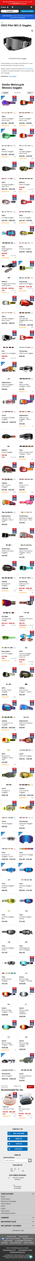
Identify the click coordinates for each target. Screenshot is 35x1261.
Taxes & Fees (7, 1241)
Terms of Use (11, 1236)
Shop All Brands (15, 1243)
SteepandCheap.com (17, 1252)
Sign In (3, 1197)
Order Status (5, 1199)
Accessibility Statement (23, 1241)
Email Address (8, 1157)
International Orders (8, 1213)
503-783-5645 (27, 69)
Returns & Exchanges (8, 1201)
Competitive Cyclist (25, 1250)
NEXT (30, 1087)
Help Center (5, 1211)
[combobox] (30, 93)
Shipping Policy (28, 1239)
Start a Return (6, 1204)
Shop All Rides (28, 1243)
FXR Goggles (12, 76)
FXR (2, 23)
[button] (17, 1149)
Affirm (3, 1206)
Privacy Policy (23, 1236)
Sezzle (3, 1209)
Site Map (5, 1243)
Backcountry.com (9, 1250)
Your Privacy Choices (12, 1238)
